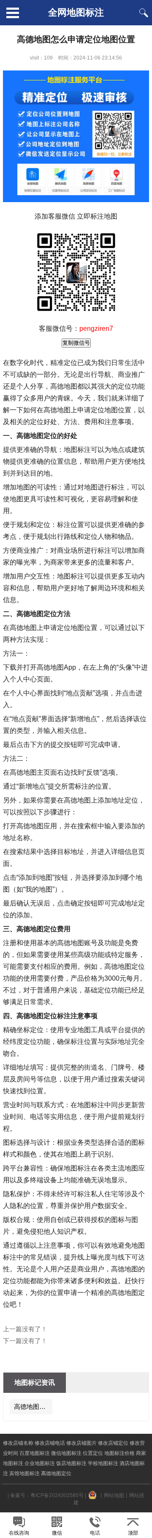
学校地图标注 (103, 1463)
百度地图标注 (34, 1453)
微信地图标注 (66, 1453)
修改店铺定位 (113, 1443)
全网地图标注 (76, 12)
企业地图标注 (39, 1463)
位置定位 (93, 1453)
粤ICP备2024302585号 (57, 1495)
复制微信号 (76, 343)
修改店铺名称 (18, 1443)
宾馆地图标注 (24, 1473)
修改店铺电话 (50, 1443)
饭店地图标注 (71, 1463)
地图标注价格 (119, 1453)
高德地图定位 (56, 1473)
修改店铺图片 (81, 1443)
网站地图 (114, 1495)
